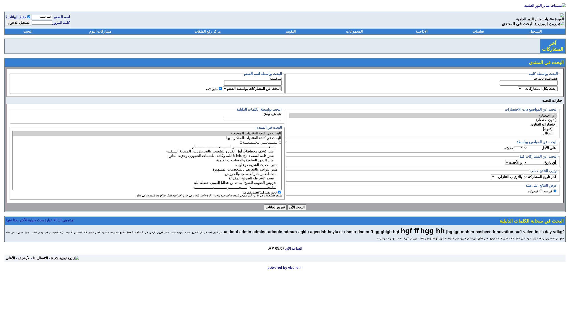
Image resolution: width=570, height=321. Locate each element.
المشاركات (533, 191)
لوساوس (431, 238)
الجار (167, 232)
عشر (486, 238)
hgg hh (432, 231)
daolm (363, 232)
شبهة (529, 238)
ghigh (386, 232)
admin (245, 232)
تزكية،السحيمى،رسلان (54, 232)
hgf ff (410, 231)
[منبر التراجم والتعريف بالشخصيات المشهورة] (147, 169)
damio (350, 232)
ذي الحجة (554, 238)
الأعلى (10, 258)
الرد (146, 232)
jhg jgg (452, 232)
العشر (97, 232)
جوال (26, 232)
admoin (275, 232)
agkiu (303, 232)
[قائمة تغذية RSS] (65, 258)
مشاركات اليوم (100, 31)
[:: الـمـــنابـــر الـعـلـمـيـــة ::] (147, 142)
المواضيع (548, 191)
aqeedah (318, 232)
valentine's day (537, 232)
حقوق (20, 232)
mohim (467, 232)
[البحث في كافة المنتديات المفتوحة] (147, 133)
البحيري (195, 232)
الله (85, 232)
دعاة (8, 232)
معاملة (421, 238)
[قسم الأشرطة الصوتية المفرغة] (147, 178)
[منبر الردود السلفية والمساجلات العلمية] (147, 160)
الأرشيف (24, 258)
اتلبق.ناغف (213, 232)
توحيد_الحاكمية (37, 232)
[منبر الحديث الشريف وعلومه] (147, 165)
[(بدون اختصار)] (423, 120)
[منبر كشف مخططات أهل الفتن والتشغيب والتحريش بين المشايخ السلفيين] (147, 151)
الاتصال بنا (40, 258)
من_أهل (413, 238)
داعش (13, 232)
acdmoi (231, 232)
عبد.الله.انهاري (496, 238)
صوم (523, 238)
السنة (130, 232)
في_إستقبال (460, 238)
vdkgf (558, 232)
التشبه (187, 232)
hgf (396, 232)
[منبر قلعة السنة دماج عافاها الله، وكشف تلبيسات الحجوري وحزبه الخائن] (147, 156)
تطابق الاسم (212, 89)
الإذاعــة (422, 31)
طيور (506, 238)
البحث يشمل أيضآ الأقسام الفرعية (260, 192)
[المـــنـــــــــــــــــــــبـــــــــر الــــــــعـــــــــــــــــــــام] (147, 147)
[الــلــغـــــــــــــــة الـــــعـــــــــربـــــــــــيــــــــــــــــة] (147, 187)
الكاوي (91, 232)
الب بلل (203, 232)
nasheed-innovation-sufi (498, 232)
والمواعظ (381, 238)
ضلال (517, 238)
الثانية (173, 232)
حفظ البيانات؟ (16, 17)
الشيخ (122, 232)
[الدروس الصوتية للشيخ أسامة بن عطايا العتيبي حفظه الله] (147, 183)
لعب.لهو (443, 238)
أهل (220, 232)
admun (290, 232)
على (480, 238)
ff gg (374, 232)
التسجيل (535, 31)
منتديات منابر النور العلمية (535, 19)
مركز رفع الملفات (207, 31)
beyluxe (335, 232)
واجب (388, 238)
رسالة (541, 238)
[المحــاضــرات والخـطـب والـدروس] (147, 174)
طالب (511, 238)
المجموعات (354, 31)
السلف (139, 232)
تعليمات (478, 31)
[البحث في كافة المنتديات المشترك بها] (147, 138)
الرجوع (152, 232)
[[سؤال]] (423, 133)
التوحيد (180, 232)
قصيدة (451, 238)
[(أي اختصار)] (423, 115)
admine (259, 232)
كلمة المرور (61, 23)
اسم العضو (62, 17)
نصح (394, 238)
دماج (562, 238)
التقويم (291, 31)
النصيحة (69, 232)
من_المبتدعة (403, 238)
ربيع (547, 238)
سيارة (535, 238)
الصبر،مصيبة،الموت (110, 232)
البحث (27, 31)
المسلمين (78, 232)
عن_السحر (471, 238)
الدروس (160, 232)
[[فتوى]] (423, 129)
